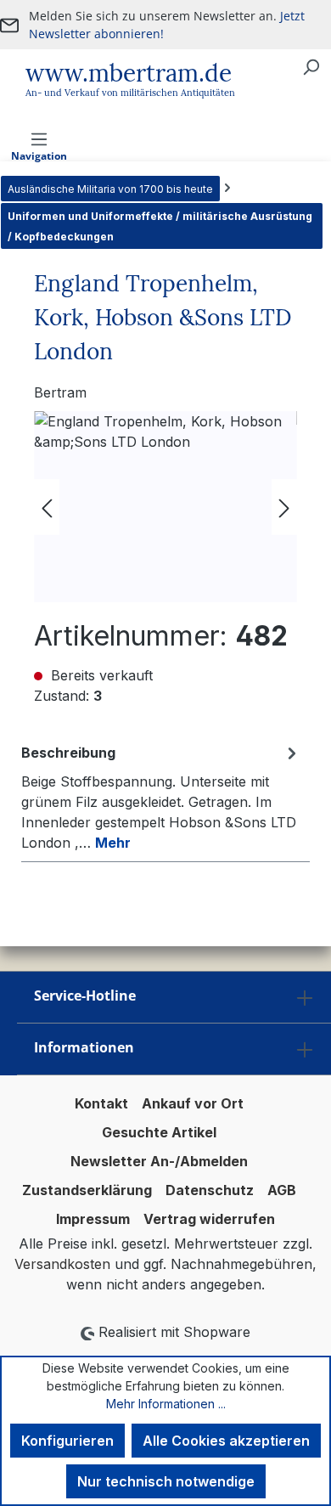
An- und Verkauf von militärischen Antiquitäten (130, 93)
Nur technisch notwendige (166, 1481)
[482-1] (165, 506)
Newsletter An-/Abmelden (159, 1161)
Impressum (93, 1218)
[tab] (161, 796)
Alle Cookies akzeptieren (226, 1440)
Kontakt (101, 1103)
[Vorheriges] (46, 506)
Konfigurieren (67, 1440)
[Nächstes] (284, 506)
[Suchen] (310, 66)
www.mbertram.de (128, 73)
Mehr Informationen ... (166, 1403)
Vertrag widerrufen (209, 1218)
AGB (281, 1190)
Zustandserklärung (87, 1190)
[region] (165, 506)
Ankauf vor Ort (193, 1103)
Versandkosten (62, 1263)
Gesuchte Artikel (159, 1132)
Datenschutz (210, 1190)
